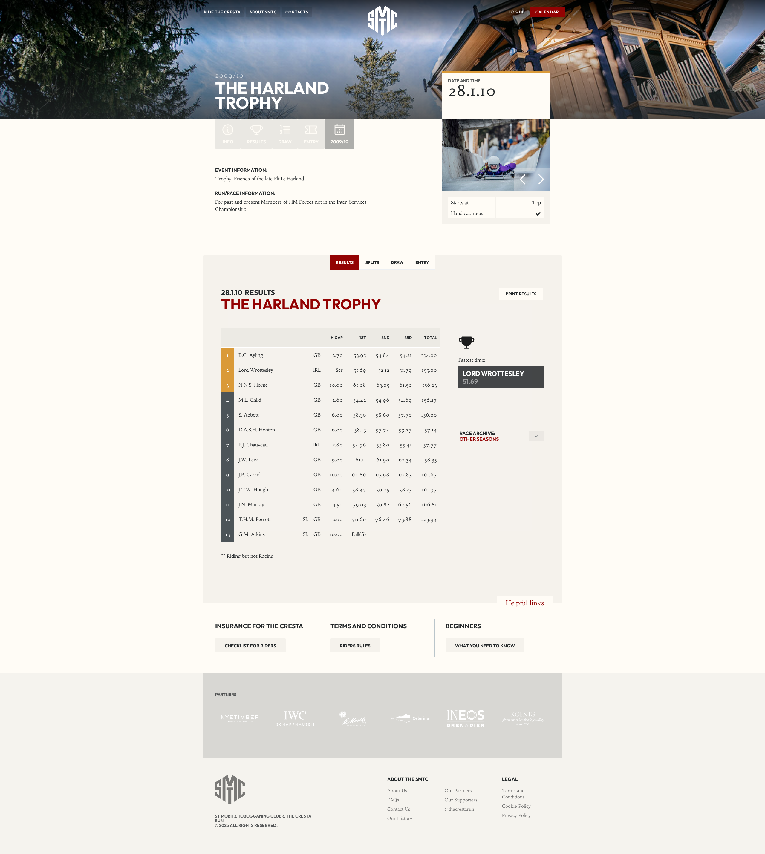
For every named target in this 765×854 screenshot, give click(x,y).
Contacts (296, 12)
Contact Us (398, 809)
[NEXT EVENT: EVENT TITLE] (563, 32)
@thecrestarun (459, 809)
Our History (399, 818)
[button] (222, 12)
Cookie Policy (516, 806)
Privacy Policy (516, 815)
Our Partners (458, 790)
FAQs (393, 800)
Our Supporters (461, 800)
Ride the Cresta (222, 12)
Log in (516, 12)
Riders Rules (355, 646)
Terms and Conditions (513, 794)
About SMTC (263, 12)
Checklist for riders (250, 646)
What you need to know (485, 646)
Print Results (521, 294)
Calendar (547, 12)
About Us (397, 790)
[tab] (344, 262)
